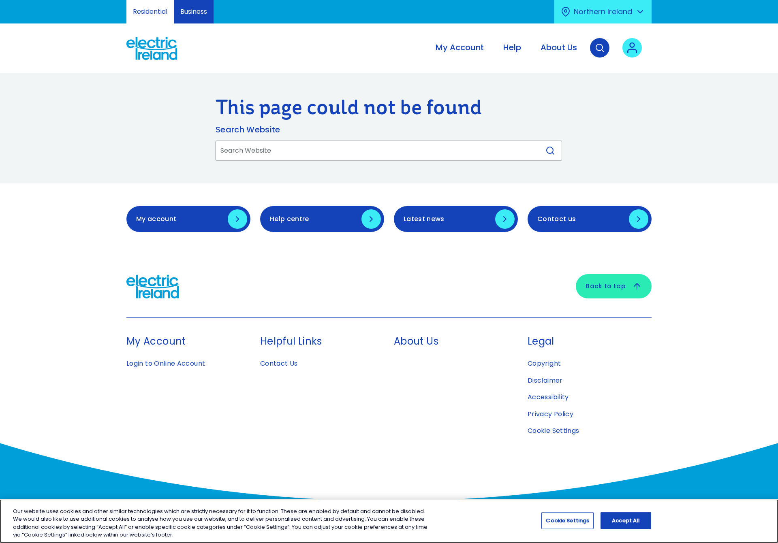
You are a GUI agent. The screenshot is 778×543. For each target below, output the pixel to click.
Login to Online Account (165, 363)
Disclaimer (545, 380)
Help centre (289, 219)
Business (193, 11)
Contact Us (279, 363)
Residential (150, 11)
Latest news (424, 219)
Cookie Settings (553, 430)
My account (156, 219)
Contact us (556, 219)
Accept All (626, 520)
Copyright (544, 363)
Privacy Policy (550, 414)
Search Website (248, 129)
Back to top (606, 286)
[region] (389, 521)
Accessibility (548, 397)
